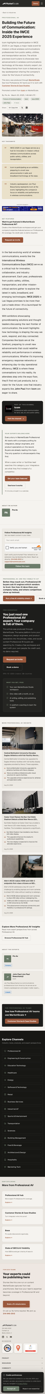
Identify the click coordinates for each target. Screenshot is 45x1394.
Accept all (11, 1389)
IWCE (15, 368)
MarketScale (34, 80)
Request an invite (12, 240)
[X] (7, 1337)
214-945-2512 (16, 559)
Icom (23, 90)
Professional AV (10, 17)
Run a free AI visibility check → (19, 598)
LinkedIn (7, 992)
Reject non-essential (31, 1389)
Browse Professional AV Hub (16, 938)
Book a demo (13, 667)
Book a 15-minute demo (16, 1304)
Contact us (5, 1330)
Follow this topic (23, 566)
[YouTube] (11, 1337)
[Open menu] (41, 3)
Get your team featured (17, 478)
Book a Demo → (7, 1333)
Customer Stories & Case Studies (16, 86)
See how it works (15, 485)
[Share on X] (22, 107)
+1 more (16, 103)
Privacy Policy (22, 1384)
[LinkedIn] (3, 1337)
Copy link (14, 108)
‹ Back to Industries (9, 13)
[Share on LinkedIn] (26, 107)
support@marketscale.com (15, 562)
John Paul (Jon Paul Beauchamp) (21, 975)
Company (8, 965)
